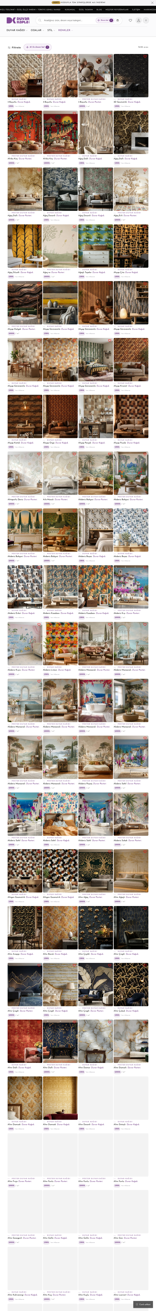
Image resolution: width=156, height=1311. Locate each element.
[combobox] (79, 20)
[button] (17, 30)
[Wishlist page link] (130, 20)
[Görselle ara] (117, 20)
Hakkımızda (150, 10)
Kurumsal (70, 10)
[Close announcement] (152, 3)
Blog (99, 10)
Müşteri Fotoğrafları (117, 10)
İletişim (136, 10)
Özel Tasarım (86, 10)
